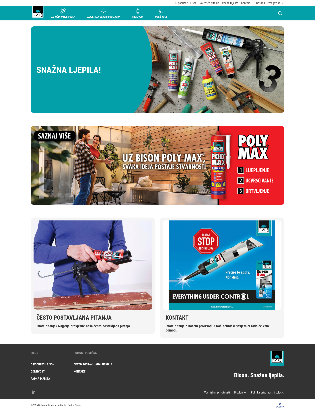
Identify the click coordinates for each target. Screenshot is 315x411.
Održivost (161, 16)
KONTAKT (177, 317)
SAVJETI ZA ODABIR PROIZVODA (103, 16)
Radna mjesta (230, 3)
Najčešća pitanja (209, 3)
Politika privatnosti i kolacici (267, 392)
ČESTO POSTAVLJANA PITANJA (74, 317)
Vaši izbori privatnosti (217, 392)
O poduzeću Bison (186, 3)
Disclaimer (240, 392)
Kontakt (245, 3)
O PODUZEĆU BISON (43, 364)
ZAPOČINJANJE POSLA (63, 16)
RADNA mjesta (40, 379)
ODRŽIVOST (38, 371)
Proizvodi (137, 16)
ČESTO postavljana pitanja (93, 364)
